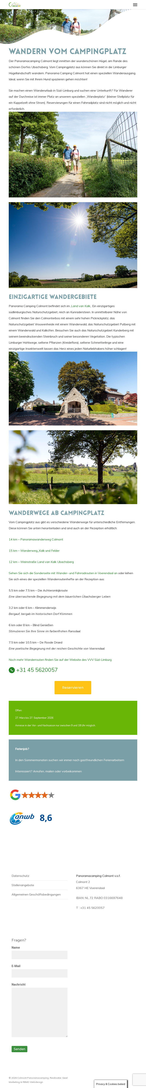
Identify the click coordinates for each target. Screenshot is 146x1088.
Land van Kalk (80, 306)
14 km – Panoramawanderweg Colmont (36, 539)
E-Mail (16, 966)
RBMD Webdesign (33, 1082)
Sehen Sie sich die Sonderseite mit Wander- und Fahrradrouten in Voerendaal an (63, 573)
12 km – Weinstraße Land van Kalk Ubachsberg (41, 562)
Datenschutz (20, 876)
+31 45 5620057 (37, 670)
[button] (135, 4)
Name (16, 947)
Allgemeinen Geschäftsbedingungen (36, 894)
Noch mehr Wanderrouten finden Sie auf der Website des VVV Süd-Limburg (60, 660)
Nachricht (18, 984)
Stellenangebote (23, 885)
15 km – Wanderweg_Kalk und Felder (34, 550)
